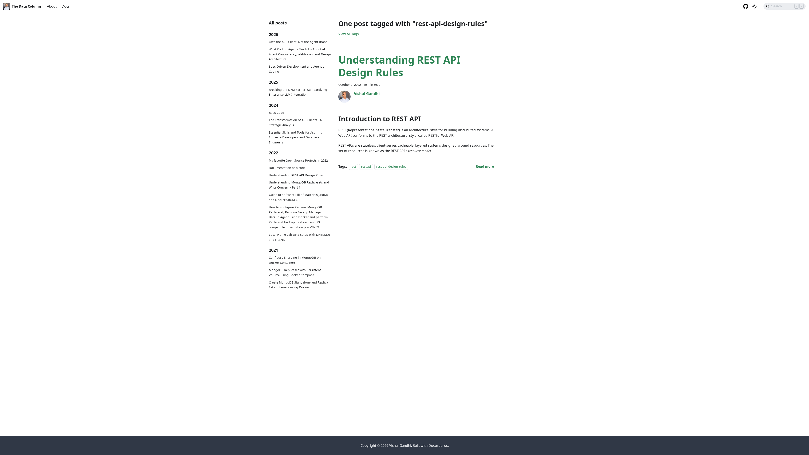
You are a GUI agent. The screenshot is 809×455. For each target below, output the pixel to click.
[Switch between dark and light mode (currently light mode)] (754, 6)
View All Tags (348, 34)
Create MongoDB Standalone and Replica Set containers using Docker (298, 284)
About (52, 6)
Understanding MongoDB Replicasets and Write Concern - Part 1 (299, 184)
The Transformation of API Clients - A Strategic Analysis (295, 122)
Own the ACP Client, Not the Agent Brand (298, 42)
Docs (66, 6)
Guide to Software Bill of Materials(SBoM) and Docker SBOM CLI (298, 197)
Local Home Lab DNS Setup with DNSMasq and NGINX (299, 237)
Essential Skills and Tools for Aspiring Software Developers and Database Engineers (295, 137)
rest (353, 167)
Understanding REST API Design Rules (296, 175)
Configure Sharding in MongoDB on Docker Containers (295, 260)
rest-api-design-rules (391, 167)
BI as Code (276, 113)
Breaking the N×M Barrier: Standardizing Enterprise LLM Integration (298, 92)
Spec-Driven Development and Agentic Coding (296, 69)
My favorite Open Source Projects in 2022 (298, 160)
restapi (366, 167)
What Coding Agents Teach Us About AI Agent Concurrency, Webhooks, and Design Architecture (300, 54)
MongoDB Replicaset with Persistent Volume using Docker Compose (295, 272)
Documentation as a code (287, 168)
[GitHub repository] (746, 6)
